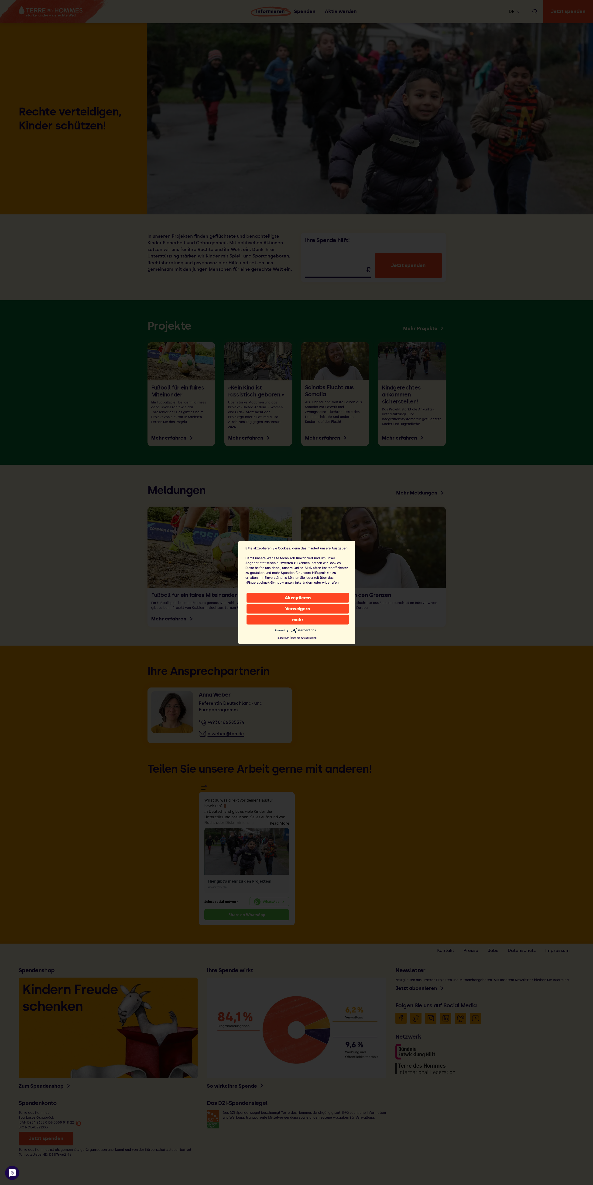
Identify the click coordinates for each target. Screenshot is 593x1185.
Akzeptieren (298, 597)
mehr (297, 619)
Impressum (283, 637)
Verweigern (297, 608)
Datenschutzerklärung (303, 637)
